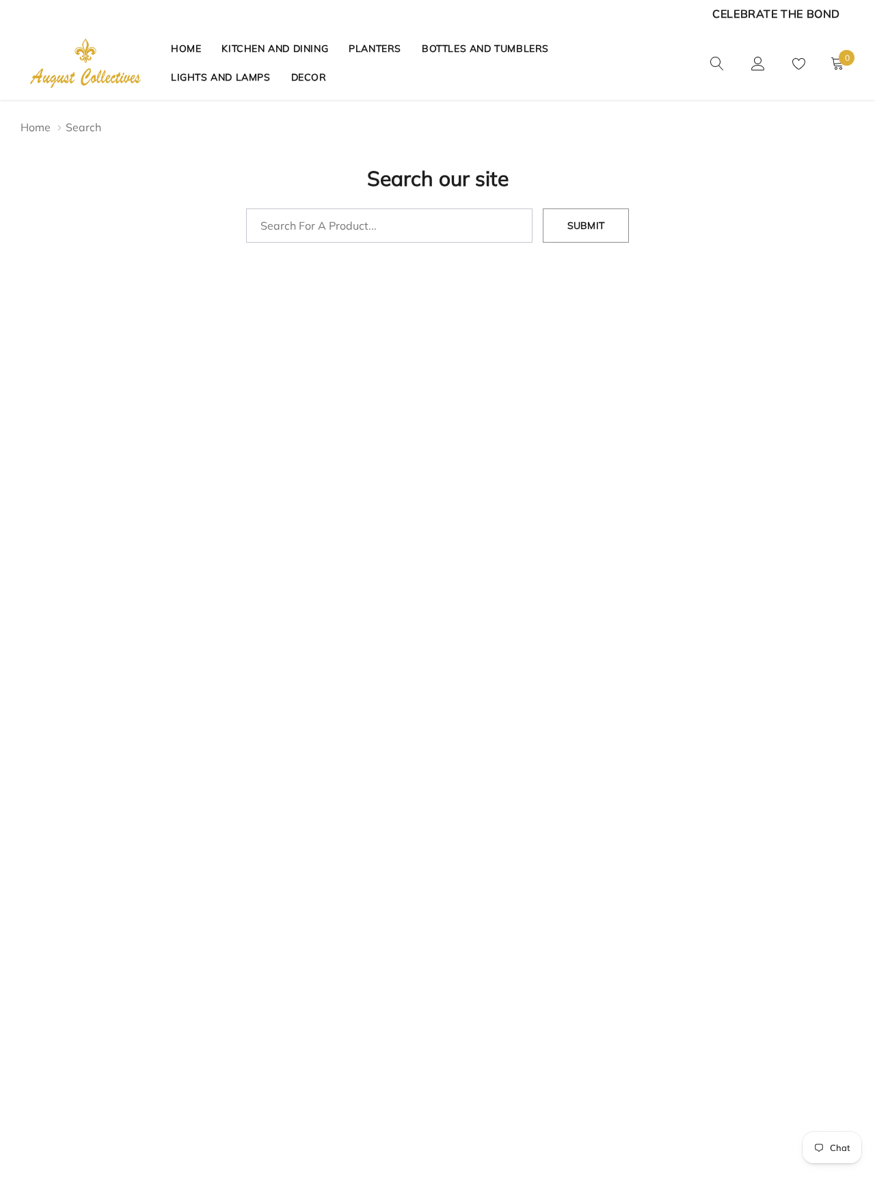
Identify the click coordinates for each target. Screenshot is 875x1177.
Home (186, 48)
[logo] (85, 63)
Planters (375, 48)
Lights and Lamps (221, 77)
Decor (309, 77)
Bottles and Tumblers (485, 48)
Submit (585, 225)
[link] (717, 62)
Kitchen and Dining (274, 48)
